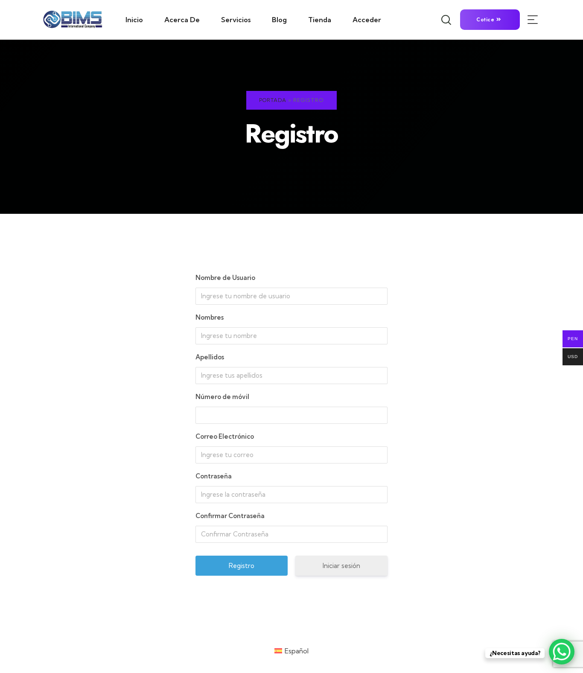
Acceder (367, 19)
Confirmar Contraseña (230, 516)
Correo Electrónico (224, 436)
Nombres (209, 317)
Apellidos (209, 357)
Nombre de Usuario (225, 278)
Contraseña (213, 476)
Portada (272, 100)
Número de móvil (222, 397)
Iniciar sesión (341, 566)
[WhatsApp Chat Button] (561, 651)
